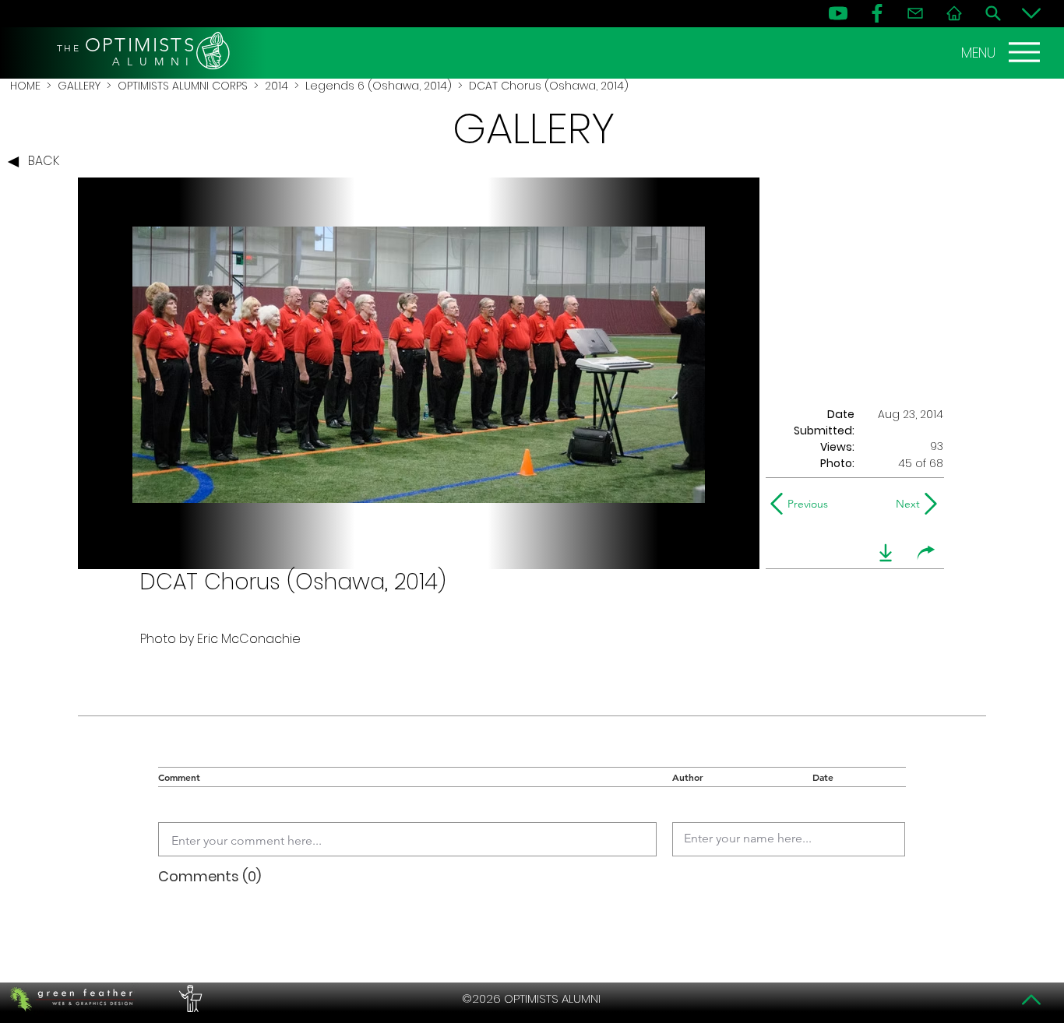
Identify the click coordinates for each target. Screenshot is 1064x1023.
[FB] (877, 13)
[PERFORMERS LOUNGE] (188, 998)
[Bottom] (1031, 13)
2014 (276, 85)
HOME (25, 85)
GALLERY (79, 85)
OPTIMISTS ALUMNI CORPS (183, 85)
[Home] (954, 13)
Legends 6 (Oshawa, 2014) (378, 85)
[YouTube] (838, 13)
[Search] (993, 13)
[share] (926, 552)
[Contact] (915, 13)
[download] (885, 552)
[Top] (1031, 1000)
